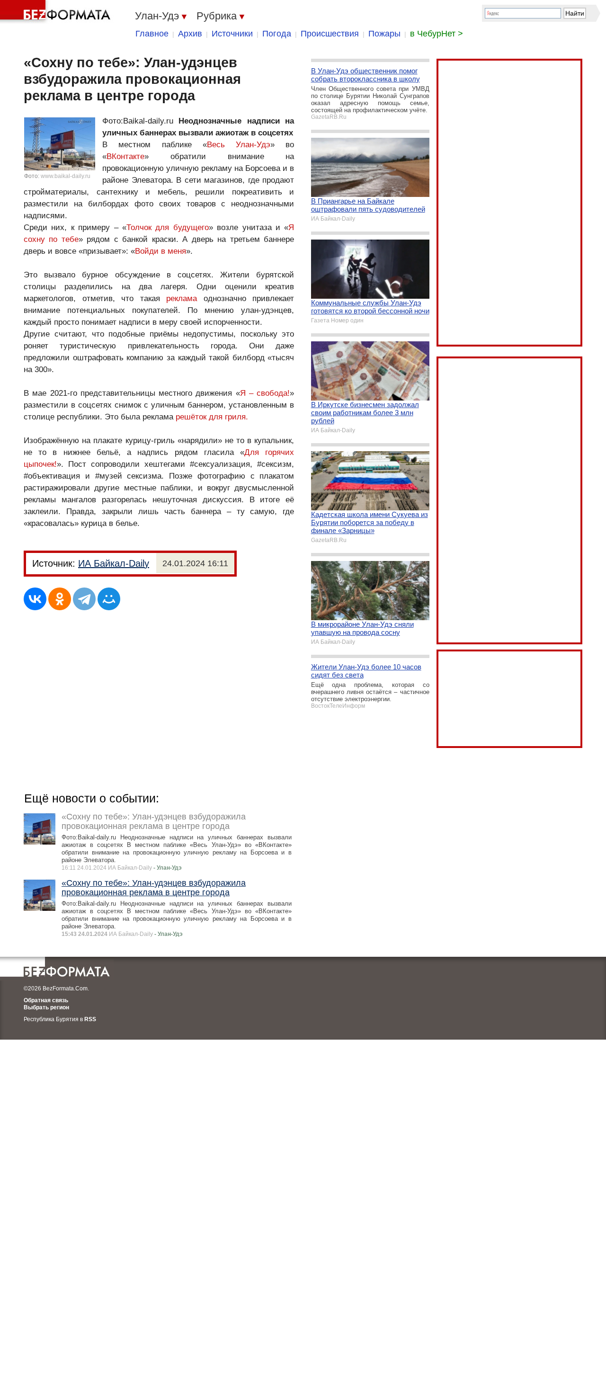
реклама (181, 298)
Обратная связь (46, 1000)
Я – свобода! (265, 393)
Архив (190, 33)
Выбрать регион (46, 1007)
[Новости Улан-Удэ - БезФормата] (57, 12)
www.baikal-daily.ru (65, 176)
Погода (276, 33)
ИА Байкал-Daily (113, 563)
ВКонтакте (125, 156)
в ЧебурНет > (436, 33)
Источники (232, 33)
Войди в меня (160, 251)
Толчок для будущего (167, 227)
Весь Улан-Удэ (238, 144)
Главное (152, 33)
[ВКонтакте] (35, 599)
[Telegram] (84, 599)
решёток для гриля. (212, 416)
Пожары (384, 33)
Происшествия (330, 33)
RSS (90, 1019)
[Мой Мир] (109, 599)
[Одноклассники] (59, 599)
